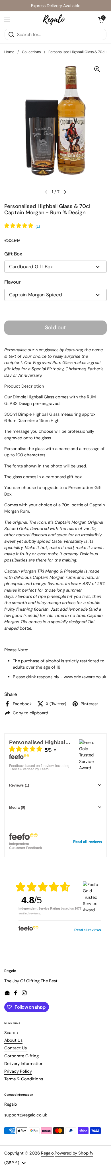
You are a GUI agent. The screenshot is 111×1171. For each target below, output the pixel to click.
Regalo (47, 1153)
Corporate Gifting (21, 1056)
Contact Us (15, 1048)
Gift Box (13, 254)
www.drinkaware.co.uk (85, 677)
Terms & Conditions (23, 1079)
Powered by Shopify (74, 1153)
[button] (101, 20)
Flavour (12, 282)
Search (11, 1032)
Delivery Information (24, 1063)
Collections (31, 51)
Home (9, 51)
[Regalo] (54, 20)
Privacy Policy (18, 1071)
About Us (13, 1040)
